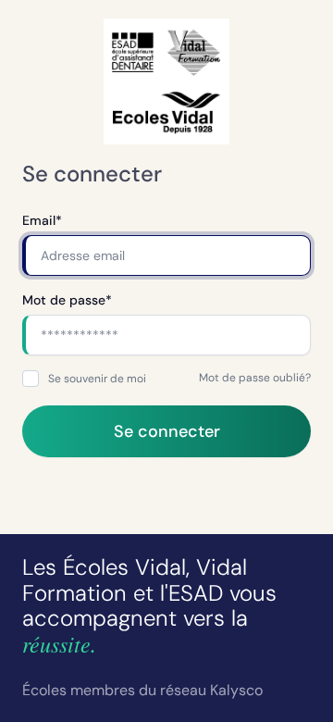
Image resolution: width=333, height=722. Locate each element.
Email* (42, 220)
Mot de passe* (67, 300)
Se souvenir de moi (97, 378)
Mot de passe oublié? (255, 377)
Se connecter (167, 431)
